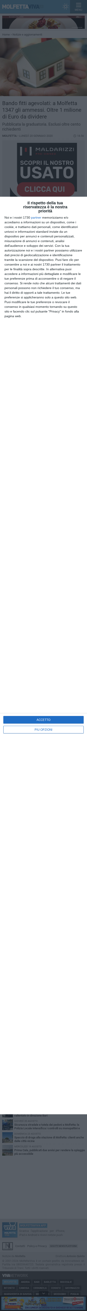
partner (36, 217)
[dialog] (43, 656)
